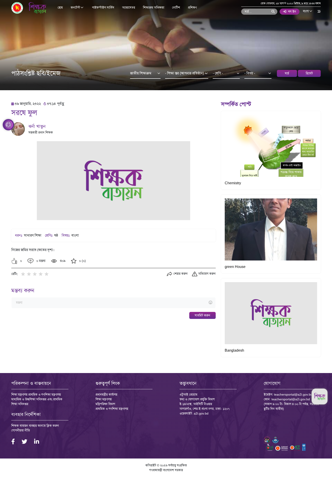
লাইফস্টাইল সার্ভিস (103, 7)
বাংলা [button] (306, 11)
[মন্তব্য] (113, 303)
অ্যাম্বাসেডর (128, 7)
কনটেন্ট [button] (76, 7)
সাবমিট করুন (202, 315)
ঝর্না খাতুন (37, 126)
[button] (14, 261)
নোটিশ (176, 7)
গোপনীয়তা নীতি (20, 430)
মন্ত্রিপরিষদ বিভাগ (105, 404)
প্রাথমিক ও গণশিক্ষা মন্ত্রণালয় (112, 408)
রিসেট (309, 73)
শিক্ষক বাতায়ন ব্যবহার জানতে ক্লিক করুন (35, 425)
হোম (60, 7)
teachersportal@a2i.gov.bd (293, 394)
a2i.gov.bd (201, 413)
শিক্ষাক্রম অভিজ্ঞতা (153, 7)
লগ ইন (292, 11)
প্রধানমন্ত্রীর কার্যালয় (106, 394)
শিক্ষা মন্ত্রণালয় (104, 399)
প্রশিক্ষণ (192, 7)
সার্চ (287, 73)
